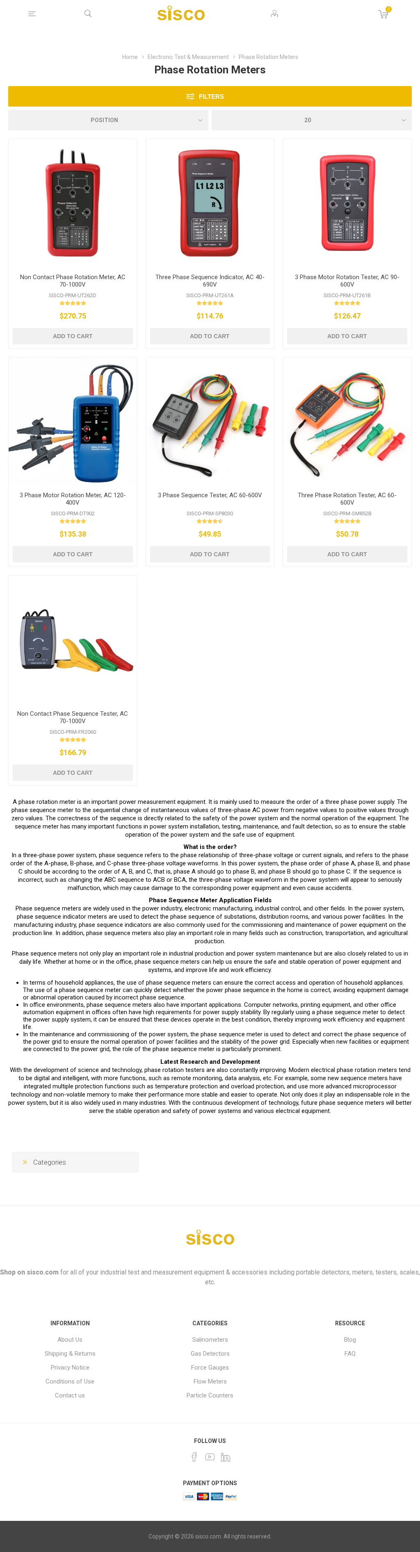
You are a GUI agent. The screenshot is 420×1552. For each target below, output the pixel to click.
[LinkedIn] (225, 1456)
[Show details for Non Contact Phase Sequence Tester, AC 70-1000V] (73, 640)
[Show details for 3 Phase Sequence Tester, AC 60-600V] (210, 421)
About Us (69, 1339)
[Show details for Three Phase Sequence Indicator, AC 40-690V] (210, 203)
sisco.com (43, 1272)
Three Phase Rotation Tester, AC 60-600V (347, 499)
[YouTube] (210, 1456)
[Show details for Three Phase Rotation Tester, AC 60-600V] (347, 421)
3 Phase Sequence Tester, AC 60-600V (210, 495)
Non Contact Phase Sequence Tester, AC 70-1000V (72, 717)
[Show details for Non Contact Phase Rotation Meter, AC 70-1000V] (73, 203)
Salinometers (210, 1339)
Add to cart (73, 336)
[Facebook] (194, 1456)
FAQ (350, 1353)
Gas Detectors (210, 1353)
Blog (350, 1339)
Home (130, 57)
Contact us (70, 1395)
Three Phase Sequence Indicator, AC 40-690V (210, 280)
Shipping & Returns (70, 1353)
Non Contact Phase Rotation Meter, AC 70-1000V (73, 280)
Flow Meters (210, 1381)
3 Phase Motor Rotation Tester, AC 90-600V (347, 280)
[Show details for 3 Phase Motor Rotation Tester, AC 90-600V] (347, 203)
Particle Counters (210, 1395)
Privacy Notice (70, 1367)
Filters (211, 96)
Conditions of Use (70, 1381)
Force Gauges (210, 1367)
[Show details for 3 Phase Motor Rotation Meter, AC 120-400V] (73, 421)
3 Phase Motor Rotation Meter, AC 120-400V (73, 499)
